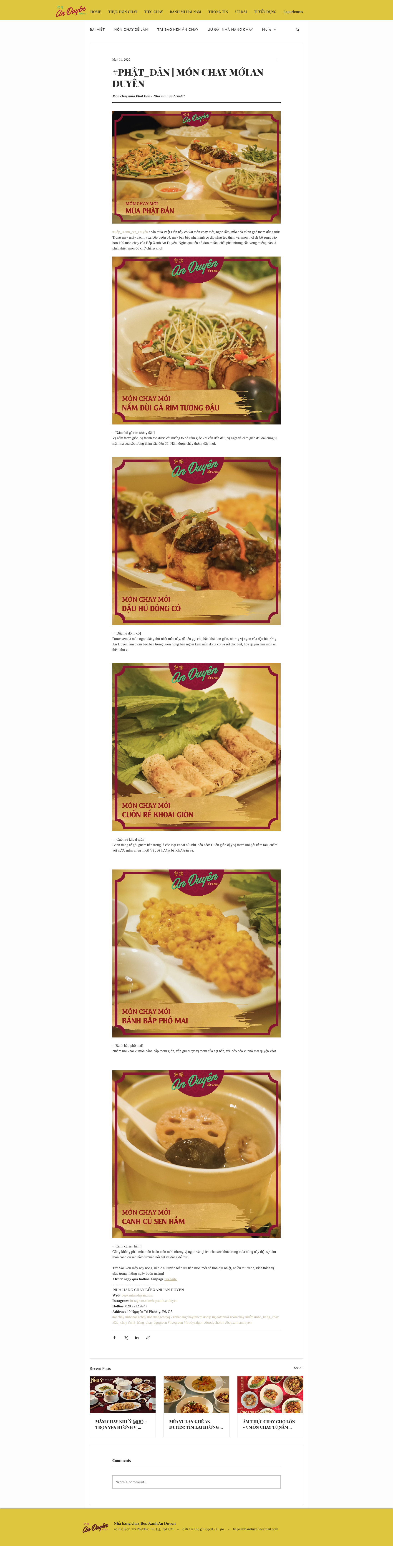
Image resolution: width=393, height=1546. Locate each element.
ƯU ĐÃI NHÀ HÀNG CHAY (230, 29)
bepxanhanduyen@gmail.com (255, 1529)
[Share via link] (148, 1337)
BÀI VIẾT (97, 29)
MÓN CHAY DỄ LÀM (131, 29)
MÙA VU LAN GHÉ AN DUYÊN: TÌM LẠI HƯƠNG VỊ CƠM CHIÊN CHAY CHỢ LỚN (196, 1424)
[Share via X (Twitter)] (125, 1337)
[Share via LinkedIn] (137, 1337)
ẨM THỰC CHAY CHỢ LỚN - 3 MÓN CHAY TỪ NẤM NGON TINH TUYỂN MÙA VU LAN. (269, 1424)
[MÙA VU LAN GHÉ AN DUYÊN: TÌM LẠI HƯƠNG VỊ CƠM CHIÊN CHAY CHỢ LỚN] (196, 1394)
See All (298, 1368)
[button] (297, 29)
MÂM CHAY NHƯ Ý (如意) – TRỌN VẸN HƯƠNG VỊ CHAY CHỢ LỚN (121, 1424)
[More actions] (278, 59)
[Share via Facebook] (114, 1337)
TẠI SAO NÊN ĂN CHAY (177, 29)
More (266, 29)
